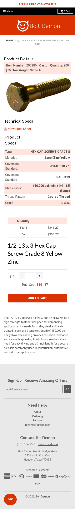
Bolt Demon (43, 496)
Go (67, 389)
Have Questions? (48, 444)
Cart (67, 11)
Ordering (37, 416)
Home (9, 40)
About (37, 411)
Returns (37, 420)
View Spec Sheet (19, 129)
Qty (12, 276)
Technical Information (37, 424)
